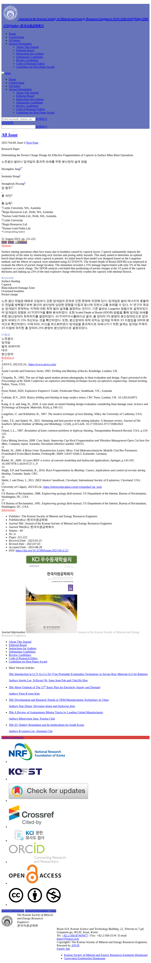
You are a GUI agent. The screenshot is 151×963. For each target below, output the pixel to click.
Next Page (32, 142)
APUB (75, 945)
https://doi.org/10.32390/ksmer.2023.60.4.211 (42, 550)
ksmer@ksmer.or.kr (68, 938)
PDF (4, 242)
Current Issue (16, 37)
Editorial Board (25, 50)
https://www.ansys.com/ (42, 364)
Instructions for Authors (30, 53)
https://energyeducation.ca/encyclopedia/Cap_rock (72, 486)
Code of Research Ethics (30, 63)
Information (8, 510)
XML (11, 242)
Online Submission (12, 737)
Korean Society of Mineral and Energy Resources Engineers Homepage (106, 955)
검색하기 (41, 118)
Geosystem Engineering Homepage (84, 958)
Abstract (6, 245)
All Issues (14, 40)
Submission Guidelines (29, 56)
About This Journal (27, 47)
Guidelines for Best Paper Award (35, 66)
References (7, 357)
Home (12, 33)
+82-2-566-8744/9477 (75, 935)
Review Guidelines (27, 60)
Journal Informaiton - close (40, 910)
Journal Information (20, 43)
